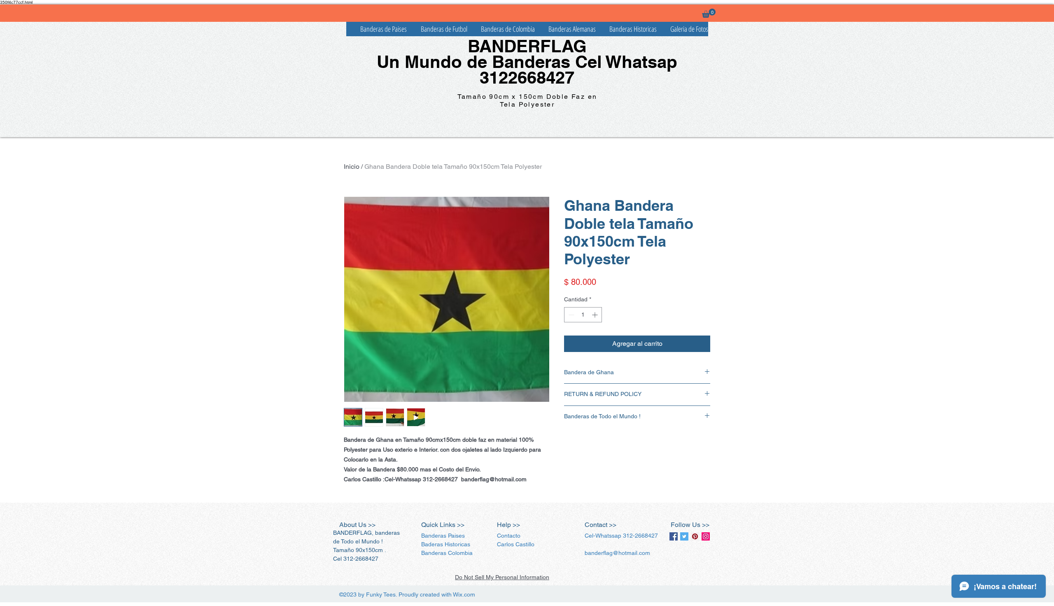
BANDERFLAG (527, 46)
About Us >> (357, 525)
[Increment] (595, 315)
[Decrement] (570, 315)
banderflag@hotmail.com (617, 553)
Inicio (351, 166)
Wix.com (464, 594)
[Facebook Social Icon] (673, 536)
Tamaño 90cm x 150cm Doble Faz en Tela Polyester (527, 100)
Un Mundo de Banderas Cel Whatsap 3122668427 (527, 69)
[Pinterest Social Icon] (695, 536)
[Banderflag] (684, 536)
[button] (709, 13)
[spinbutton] (583, 315)
